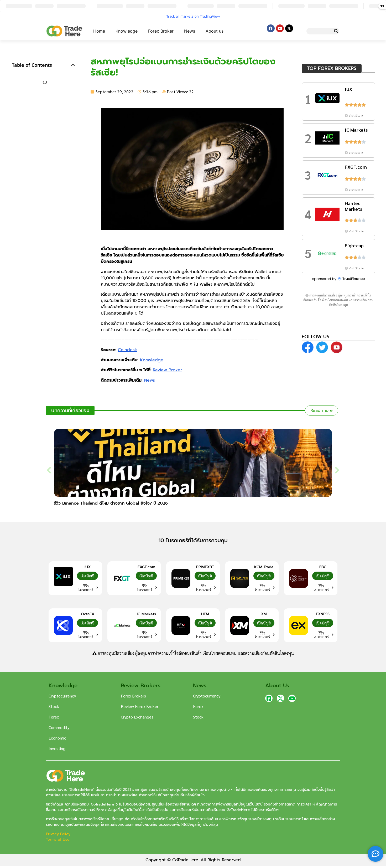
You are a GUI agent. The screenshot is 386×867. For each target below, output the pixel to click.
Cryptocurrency (62, 696)
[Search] (336, 31)
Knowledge (127, 31)
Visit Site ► (356, 115)
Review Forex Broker (139, 706)
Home (99, 31)
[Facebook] (271, 28)
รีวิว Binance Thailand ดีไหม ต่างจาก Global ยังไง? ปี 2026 (111, 503)
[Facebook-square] (269, 698)
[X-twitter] (289, 28)
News (189, 31)
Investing (57, 748)
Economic (57, 738)
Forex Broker (161, 31)
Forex (54, 717)
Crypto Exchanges (137, 717)
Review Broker (167, 370)
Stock (54, 706)
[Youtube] (280, 28)
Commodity (59, 727)
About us (214, 31)
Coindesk (127, 350)
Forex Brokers (133, 696)
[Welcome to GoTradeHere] (64, 31)
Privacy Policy (59, 834)
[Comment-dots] (375, 854)
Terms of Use (58, 839)
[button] (73, 65)
